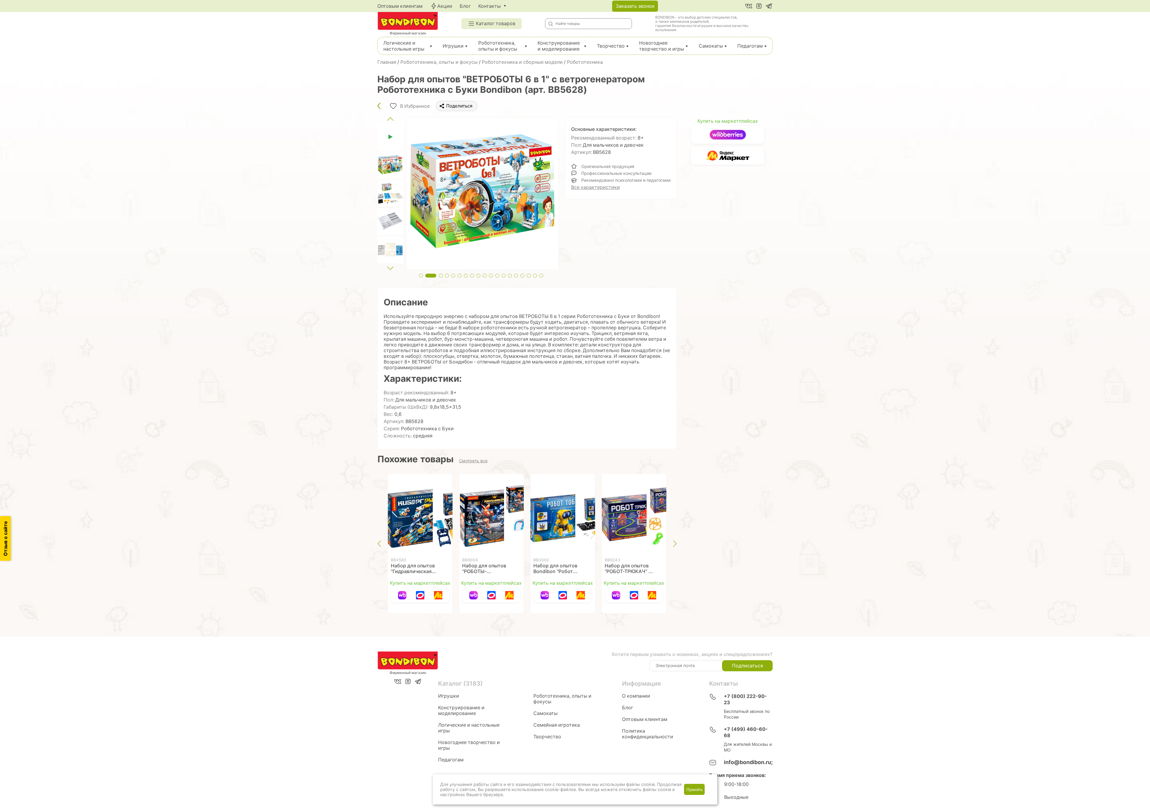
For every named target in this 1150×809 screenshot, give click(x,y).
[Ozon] (420, 595)
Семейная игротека (556, 725)
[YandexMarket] (438, 595)
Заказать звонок (635, 6)
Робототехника (585, 62)
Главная (386, 62)
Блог (465, 6)
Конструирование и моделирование (559, 46)
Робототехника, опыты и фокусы (497, 46)
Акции (444, 6)
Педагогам (750, 46)
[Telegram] (769, 6)
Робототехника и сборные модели (522, 62)
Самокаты (711, 46)
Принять (694, 789)
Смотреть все (473, 460)
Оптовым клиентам (400, 6)
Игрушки (453, 46)
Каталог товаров (495, 23)
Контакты (489, 6)
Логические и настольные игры (403, 46)
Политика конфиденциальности (647, 734)
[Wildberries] (402, 595)
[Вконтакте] (748, 6)
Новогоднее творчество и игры (661, 46)
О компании (636, 696)
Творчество (611, 46)
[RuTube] (758, 6)
